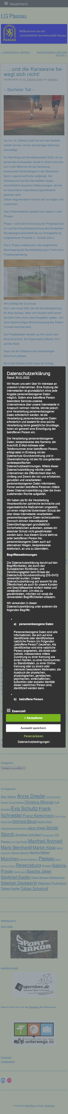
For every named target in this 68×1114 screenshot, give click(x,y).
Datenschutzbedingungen (34, 741)
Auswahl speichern (33, 728)
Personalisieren (33, 736)
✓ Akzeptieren (33, 717)
